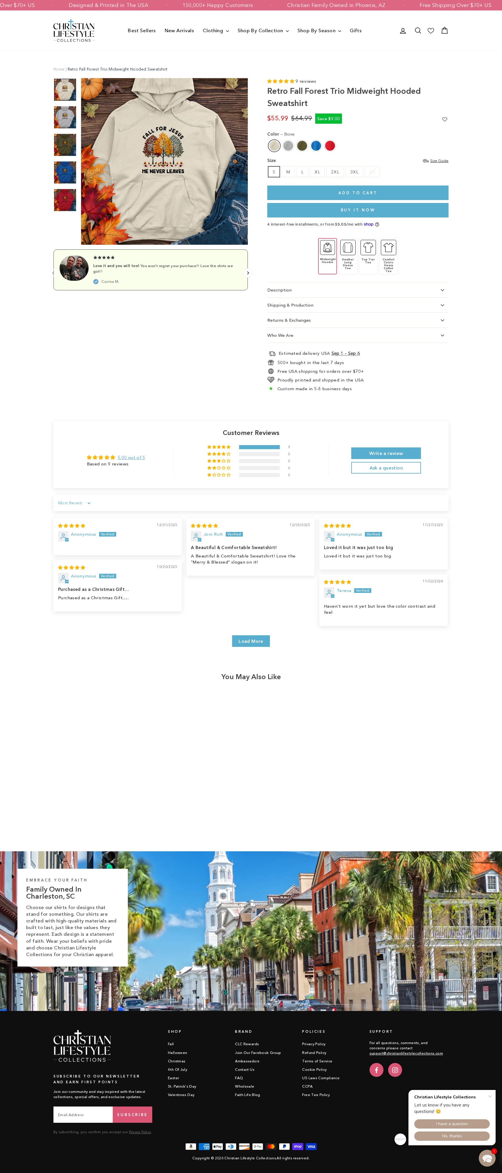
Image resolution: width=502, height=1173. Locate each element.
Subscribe (132, 1114)
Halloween (177, 1052)
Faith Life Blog (247, 1095)
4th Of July (177, 1069)
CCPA (307, 1086)
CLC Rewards (247, 1044)
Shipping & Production (290, 305)
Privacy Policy (140, 1132)
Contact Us (244, 1069)
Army (302, 146)
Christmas (176, 1061)
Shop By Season (317, 30)
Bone (274, 146)
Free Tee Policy (316, 1095)
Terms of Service (317, 1061)
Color (281, 134)
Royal (316, 146)
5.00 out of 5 (131, 457)
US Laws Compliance (321, 1078)
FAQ (239, 1078)
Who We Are (280, 335)
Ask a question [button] (386, 468)
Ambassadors (247, 1061)
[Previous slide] (53, 273)
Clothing (213, 30)
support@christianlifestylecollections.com (406, 1053)
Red (330, 146)
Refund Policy (314, 1052)
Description (279, 290)
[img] (71, 525)
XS (372, 171)
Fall (171, 1044)
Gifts (356, 30)
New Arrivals (179, 30)
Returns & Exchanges (289, 320)
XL (317, 171)
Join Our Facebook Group (258, 1052)
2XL (335, 171)
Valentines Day (181, 1095)
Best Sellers (142, 30)
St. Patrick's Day (182, 1086)
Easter (173, 1078)
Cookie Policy (314, 1069)
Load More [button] (251, 641)
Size (358, 160)
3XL (354, 171)
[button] (281, 81)
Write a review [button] (386, 453)
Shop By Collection (261, 30)
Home (59, 69)
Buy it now (358, 210)
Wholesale (244, 1086)
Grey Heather (288, 146)
